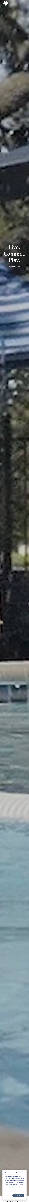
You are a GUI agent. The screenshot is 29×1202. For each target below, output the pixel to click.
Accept (18, 1195)
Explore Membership (14, 266)
